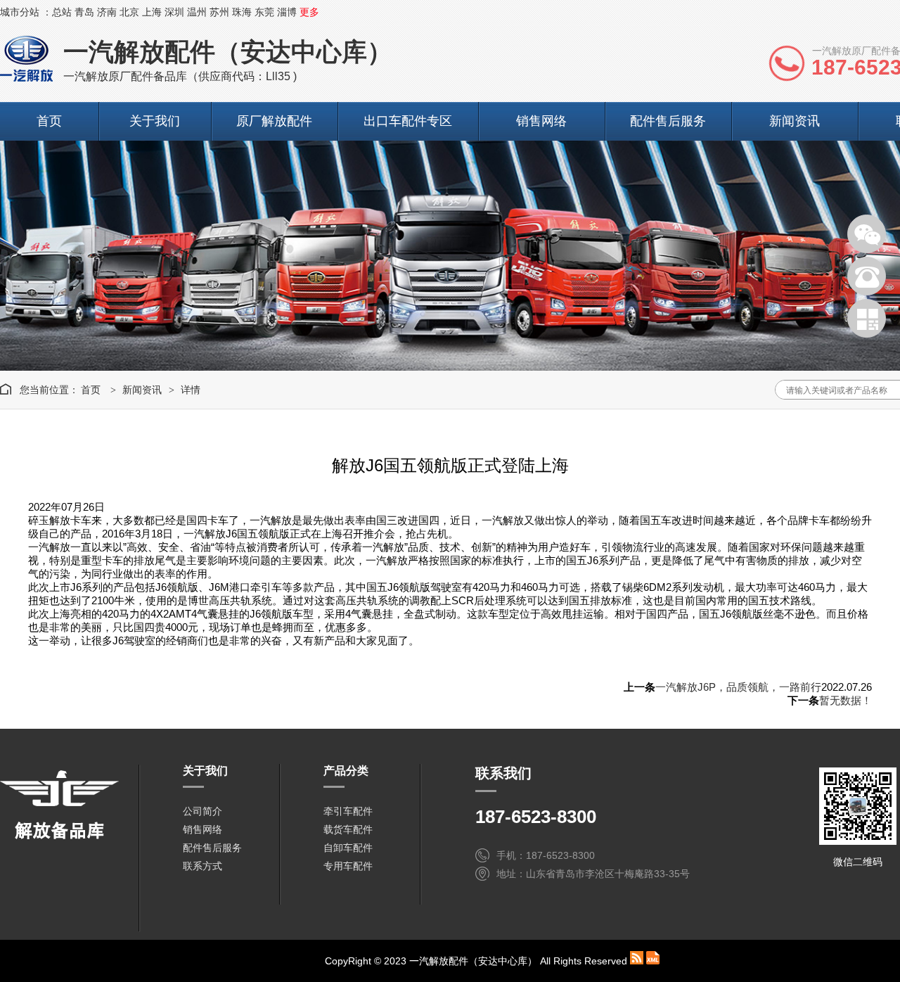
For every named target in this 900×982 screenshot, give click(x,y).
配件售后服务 (668, 121)
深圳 (174, 12)
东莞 (264, 12)
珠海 (242, 12)
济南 (107, 12)
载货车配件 (348, 829)
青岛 (84, 12)
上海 (152, 12)
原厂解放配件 (274, 121)
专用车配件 (348, 866)
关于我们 (154, 121)
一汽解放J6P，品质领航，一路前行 (738, 687)
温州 (197, 12)
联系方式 (202, 866)
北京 (129, 12)
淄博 (287, 12)
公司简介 (202, 811)
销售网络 (541, 121)
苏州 (219, 12)
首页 (49, 121)
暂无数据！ (845, 700)
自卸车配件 (348, 847)
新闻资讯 (794, 121)
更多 (309, 12)
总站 (62, 12)
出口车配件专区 (408, 121)
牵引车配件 (348, 811)
